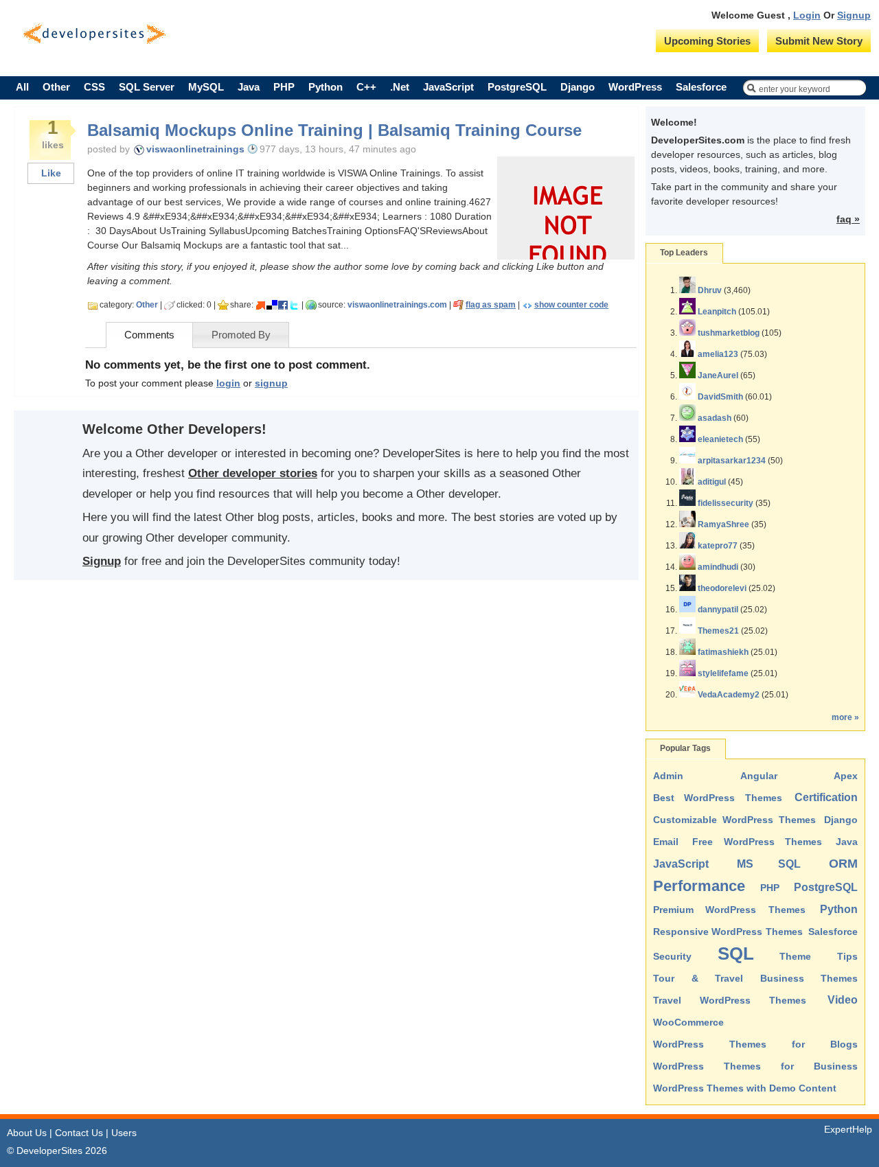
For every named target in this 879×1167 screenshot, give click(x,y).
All (22, 87)
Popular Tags (685, 748)
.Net (399, 87)
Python (325, 87)
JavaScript (448, 87)
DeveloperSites (94, 34)
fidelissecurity (725, 503)
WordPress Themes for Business (755, 1066)
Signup (854, 15)
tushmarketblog (729, 333)
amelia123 (718, 354)
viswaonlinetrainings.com (397, 305)
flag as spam (491, 305)
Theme (795, 956)
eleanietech (720, 439)
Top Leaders (684, 252)
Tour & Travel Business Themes (755, 978)
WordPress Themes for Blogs (755, 1044)
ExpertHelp (848, 1129)
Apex (846, 775)
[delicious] (271, 305)
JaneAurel (718, 375)
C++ (366, 87)
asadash (714, 418)
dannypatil (718, 609)
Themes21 (718, 631)
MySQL (206, 87)
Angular (758, 775)
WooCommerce (688, 1022)
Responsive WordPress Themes (728, 931)
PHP (284, 87)
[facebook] (282, 305)
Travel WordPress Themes (729, 1000)
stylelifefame (723, 673)
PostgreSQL (517, 87)
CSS (94, 87)
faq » (848, 218)
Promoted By (241, 334)
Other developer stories (252, 473)
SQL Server (146, 87)
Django (577, 87)
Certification (826, 797)
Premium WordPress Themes (729, 909)
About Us (27, 1132)
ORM (843, 863)
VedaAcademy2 (729, 695)
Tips (847, 956)
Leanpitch (717, 311)
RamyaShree (723, 524)
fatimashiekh (723, 652)
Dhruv (710, 290)
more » (845, 717)
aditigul (712, 482)
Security (672, 956)
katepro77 (718, 546)
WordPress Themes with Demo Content (744, 1088)
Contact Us (79, 1132)
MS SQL (769, 864)
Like (51, 172)
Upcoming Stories (707, 41)
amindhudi (718, 567)
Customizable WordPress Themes (734, 819)
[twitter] (293, 305)
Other (56, 87)
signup (271, 383)
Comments (149, 334)
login (228, 383)
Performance (699, 885)
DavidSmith (720, 397)
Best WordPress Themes (717, 797)
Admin (668, 775)
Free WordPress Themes (757, 841)
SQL (736, 953)
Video (842, 1000)
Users (124, 1132)
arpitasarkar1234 (732, 460)
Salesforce (701, 87)
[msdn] (260, 305)
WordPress (635, 87)
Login (807, 15)
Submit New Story (819, 41)
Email (665, 841)
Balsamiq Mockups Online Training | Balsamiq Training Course (334, 130)
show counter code (571, 305)
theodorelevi (722, 588)
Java (249, 87)
